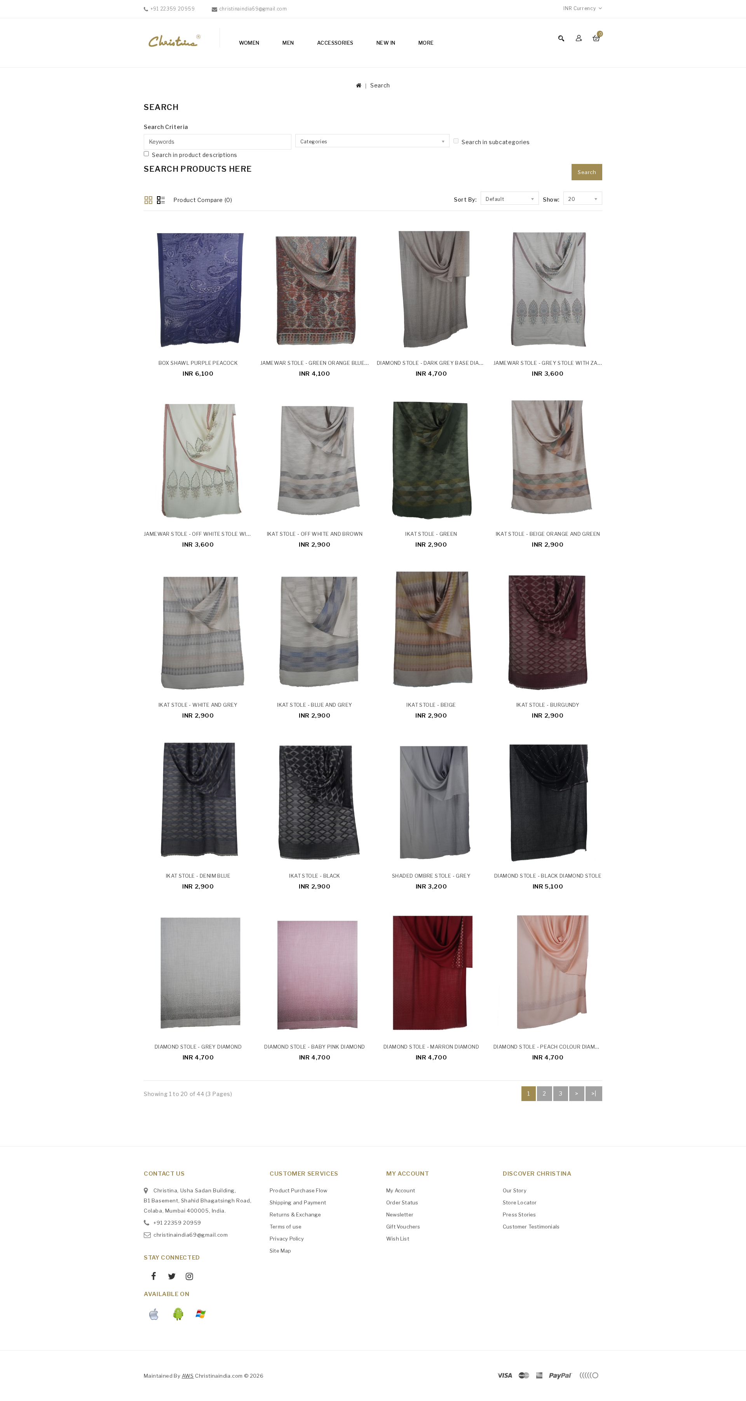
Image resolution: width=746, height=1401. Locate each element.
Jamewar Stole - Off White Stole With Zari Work (214, 534)
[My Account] (580, 38)
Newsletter (399, 1214)
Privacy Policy (287, 1238)
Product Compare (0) (202, 200)
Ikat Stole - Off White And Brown (315, 534)
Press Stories (519, 1214)
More (426, 43)
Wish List (397, 1238)
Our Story (514, 1190)
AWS (188, 1376)
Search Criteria (166, 127)
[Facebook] (151, 1277)
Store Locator (520, 1202)
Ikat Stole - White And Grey (198, 705)
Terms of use (286, 1226)
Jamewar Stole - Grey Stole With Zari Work (556, 363)
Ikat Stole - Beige (431, 705)
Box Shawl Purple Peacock (198, 363)
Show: (551, 199)
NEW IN (385, 43)
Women (249, 43)
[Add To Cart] (248, 345)
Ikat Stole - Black (314, 876)
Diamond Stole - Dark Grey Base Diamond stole (444, 363)
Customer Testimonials (531, 1226)
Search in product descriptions (194, 155)
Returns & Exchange (295, 1214)
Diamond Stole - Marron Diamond (431, 1047)
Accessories (335, 43)
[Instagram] (187, 1277)
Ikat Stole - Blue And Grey (314, 705)
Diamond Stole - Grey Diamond (198, 1047)
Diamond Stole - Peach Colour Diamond (549, 1047)
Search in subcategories (496, 142)
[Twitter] (169, 1277)
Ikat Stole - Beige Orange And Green (548, 534)
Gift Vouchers (403, 1226)
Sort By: (465, 199)
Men (288, 43)
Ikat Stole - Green (431, 534)
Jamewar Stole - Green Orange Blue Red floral (328, 363)
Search (380, 85)
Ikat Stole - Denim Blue (198, 876)
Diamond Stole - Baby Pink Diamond (314, 1047)
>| (593, 1093)
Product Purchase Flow (298, 1190)
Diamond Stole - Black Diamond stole (547, 876)
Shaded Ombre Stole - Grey (431, 876)
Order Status (402, 1202)
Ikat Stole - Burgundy (547, 705)
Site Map (280, 1251)
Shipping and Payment (298, 1202)
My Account (400, 1190)
